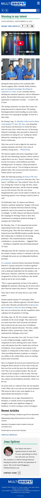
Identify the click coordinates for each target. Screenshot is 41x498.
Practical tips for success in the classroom (13, 430)
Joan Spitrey (7, 21)
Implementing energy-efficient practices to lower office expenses (17, 419)
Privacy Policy (20, 495)
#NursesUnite (25, 150)
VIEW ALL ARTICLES (9, 435)
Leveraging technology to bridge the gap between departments (20, 414)
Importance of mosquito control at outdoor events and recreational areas (17, 426)
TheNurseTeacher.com (11, 468)
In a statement (6, 263)
